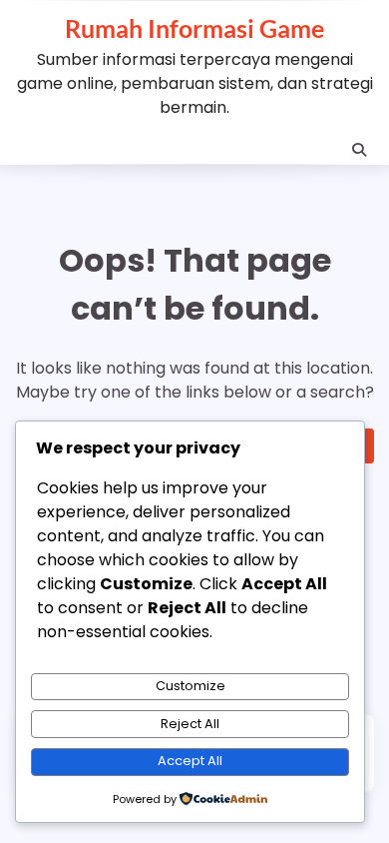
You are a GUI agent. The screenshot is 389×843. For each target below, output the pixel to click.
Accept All (190, 760)
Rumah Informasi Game (194, 28)
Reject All (190, 723)
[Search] (359, 150)
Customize (190, 685)
